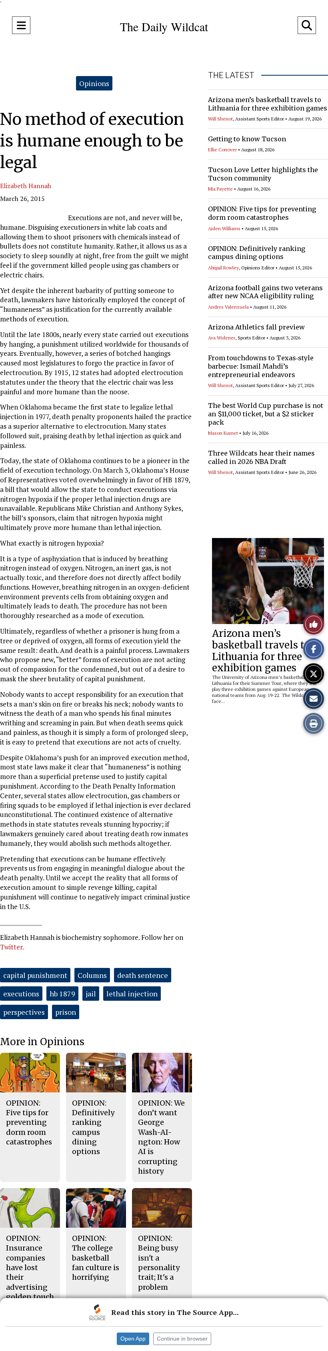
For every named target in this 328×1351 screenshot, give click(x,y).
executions (21, 993)
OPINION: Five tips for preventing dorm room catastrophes (262, 213)
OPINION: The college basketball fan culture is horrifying (95, 1258)
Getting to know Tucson (247, 139)
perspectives (24, 1012)
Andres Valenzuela (228, 307)
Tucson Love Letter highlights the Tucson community (263, 174)
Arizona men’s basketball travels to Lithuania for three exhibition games (267, 104)
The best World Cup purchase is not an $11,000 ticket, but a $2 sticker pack (265, 413)
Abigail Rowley (223, 268)
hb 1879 (62, 993)
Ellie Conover (222, 150)
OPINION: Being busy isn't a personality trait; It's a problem (159, 1262)
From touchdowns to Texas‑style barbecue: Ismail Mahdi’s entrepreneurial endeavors (261, 366)
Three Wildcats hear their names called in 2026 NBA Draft (261, 457)
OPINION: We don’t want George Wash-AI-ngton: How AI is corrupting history (161, 1137)
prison (65, 1012)
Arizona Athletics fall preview (256, 327)
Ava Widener (221, 338)
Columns (92, 975)
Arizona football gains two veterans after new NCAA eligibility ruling (265, 292)
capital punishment (35, 975)
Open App (133, 1338)
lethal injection (132, 993)
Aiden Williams (224, 228)
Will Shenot (220, 119)
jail (91, 993)
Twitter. (12, 947)
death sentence (142, 975)
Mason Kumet (223, 433)
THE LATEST (231, 75)
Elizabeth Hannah (25, 185)
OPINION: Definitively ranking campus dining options (256, 253)
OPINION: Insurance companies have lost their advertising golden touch (30, 1267)
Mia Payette (220, 189)
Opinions (94, 83)
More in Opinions (42, 1042)
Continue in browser (182, 1338)
